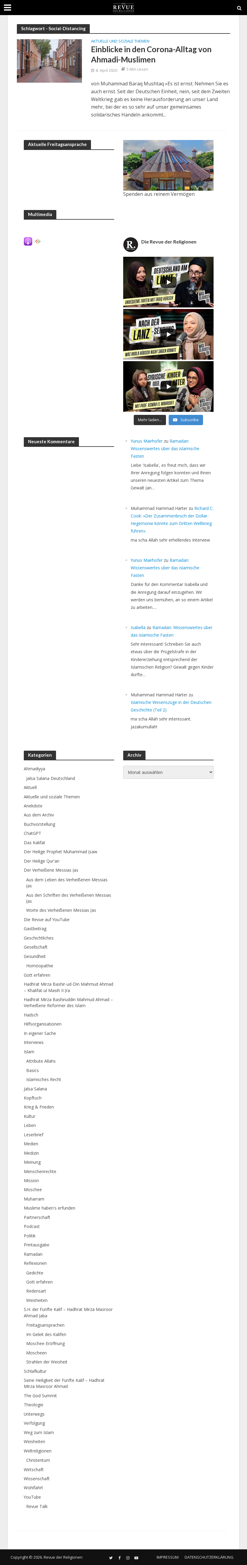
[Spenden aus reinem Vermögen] (168, 165)
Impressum (168, 1557)
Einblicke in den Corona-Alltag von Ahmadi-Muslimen (151, 54)
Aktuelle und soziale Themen (120, 41)
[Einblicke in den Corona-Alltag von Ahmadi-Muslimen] (49, 60)
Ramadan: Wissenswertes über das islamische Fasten (165, 448)
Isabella (138, 627)
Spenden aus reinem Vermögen (159, 194)
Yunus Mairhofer (147, 441)
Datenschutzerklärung (209, 1557)
